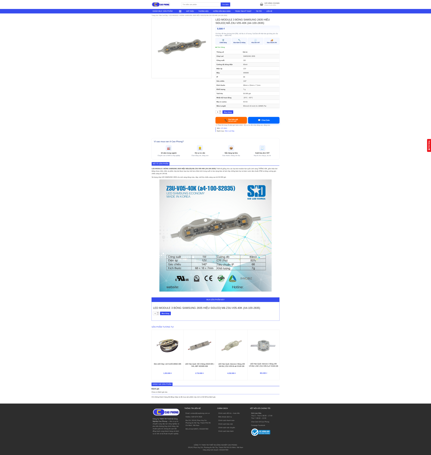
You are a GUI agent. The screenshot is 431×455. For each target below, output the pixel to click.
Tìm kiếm (225, 4)
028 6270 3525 (196, 417)
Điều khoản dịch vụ (225, 417)
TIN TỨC (259, 11)
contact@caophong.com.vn (200, 413)
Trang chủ (155, 15)
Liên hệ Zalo (420, 424)
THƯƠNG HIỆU (203, 11)
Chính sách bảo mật (225, 424)
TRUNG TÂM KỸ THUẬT (243, 11)
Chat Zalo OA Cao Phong (260, 422)
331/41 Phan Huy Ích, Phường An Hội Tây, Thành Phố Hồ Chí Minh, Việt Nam (198, 422)
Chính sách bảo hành (226, 431)
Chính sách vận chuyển (226, 427)
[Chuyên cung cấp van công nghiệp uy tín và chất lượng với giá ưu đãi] (161, 4)
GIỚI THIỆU (190, 11)
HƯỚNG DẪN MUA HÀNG (222, 11)
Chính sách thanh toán (226, 420)
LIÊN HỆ (269, 11)
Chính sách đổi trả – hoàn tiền (229, 413)
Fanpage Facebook (258, 425)
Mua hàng (228, 112)
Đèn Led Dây (163, 15)
